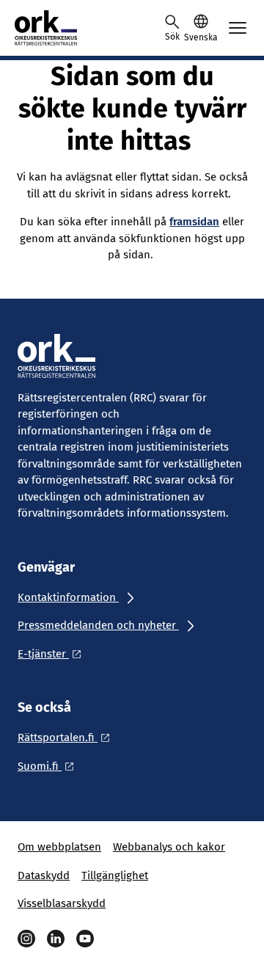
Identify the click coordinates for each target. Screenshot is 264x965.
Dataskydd (44, 875)
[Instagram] (26, 938)
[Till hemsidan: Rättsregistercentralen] (81, 27)
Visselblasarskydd (62, 903)
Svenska (200, 37)
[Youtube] (85, 938)
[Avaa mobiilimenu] (237, 28)
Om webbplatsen (59, 846)
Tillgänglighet (114, 875)
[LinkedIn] (56, 938)
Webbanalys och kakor (169, 846)
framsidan (194, 221)
